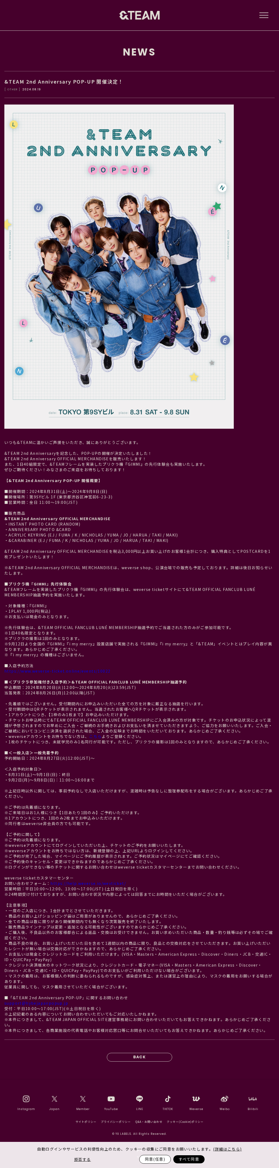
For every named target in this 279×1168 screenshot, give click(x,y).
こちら (95, 736)
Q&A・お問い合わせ (148, 1121)
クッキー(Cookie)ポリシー (185, 1121)
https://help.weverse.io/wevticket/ (88, 883)
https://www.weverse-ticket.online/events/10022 (57, 671)
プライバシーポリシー (116, 1121)
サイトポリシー (85, 1121)
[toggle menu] (263, 15)
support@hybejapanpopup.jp (36, 1003)
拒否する (82, 1159)
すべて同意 (189, 1159)
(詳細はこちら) (227, 1149)
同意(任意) (155, 1159)
